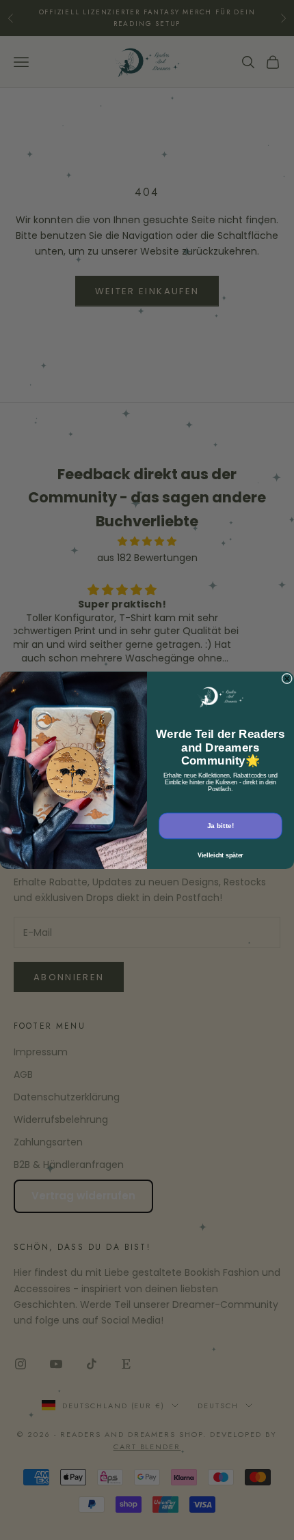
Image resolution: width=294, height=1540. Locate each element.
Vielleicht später (220, 855)
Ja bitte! (221, 825)
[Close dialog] (287, 678)
